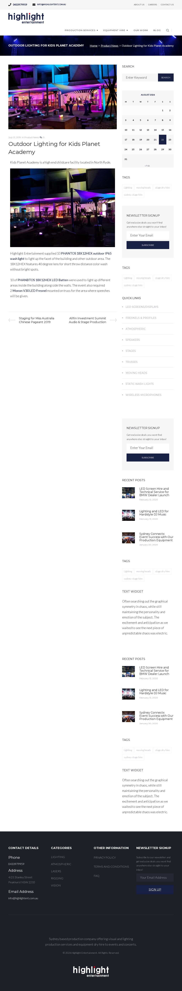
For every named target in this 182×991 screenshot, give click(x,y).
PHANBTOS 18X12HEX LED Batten (43, 280)
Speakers (133, 340)
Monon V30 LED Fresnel (29, 291)
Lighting (128, 187)
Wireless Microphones (143, 395)
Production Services (80, 30)
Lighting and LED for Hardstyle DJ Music (154, 513)
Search (165, 77)
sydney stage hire (133, 194)
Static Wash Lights (140, 384)
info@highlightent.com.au (51, 4)
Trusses (132, 362)
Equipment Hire (114, 30)
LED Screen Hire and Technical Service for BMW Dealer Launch (154, 492)
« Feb (147, 165)
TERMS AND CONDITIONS (111, 866)
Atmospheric (136, 329)
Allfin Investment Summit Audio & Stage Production (87, 320)
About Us (139, 4)
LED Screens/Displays (142, 307)
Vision (56, 885)
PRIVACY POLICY (105, 857)
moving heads (143, 187)
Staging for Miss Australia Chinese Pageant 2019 (36, 320)
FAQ (96, 875)
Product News (109, 45)
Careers (152, 4)
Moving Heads (136, 373)
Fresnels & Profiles (141, 318)
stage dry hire (162, 187)
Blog (157, 30)
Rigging (57, 878)
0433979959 (20, 4)
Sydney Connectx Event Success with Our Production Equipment (156, 537)
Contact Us (167, 4)
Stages (131, 351)
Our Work (140, 30)
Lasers (56, 871)
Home (93, 45)
